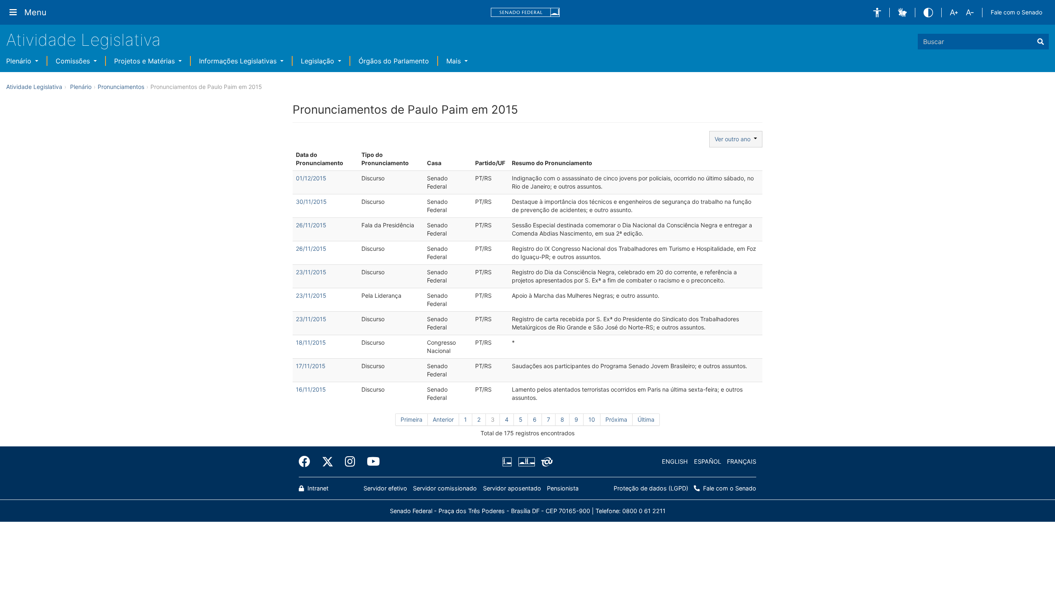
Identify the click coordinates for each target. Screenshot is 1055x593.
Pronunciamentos (121, 86)
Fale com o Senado (1016, 12)
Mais (454, 61)
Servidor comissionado (445, 488)
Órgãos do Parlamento (394, 61)
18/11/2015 (311, 342)
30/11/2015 (311, 201)
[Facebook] (307, 461)
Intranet (317, 488)
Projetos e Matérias (145, 61)
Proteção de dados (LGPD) (651, 488)
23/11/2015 (311, 271)
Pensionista (563, 488)
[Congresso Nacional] (526, 462)
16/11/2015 (311, 389)
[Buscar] (1040, 41)
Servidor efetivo (385, 488)
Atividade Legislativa (83, 40)
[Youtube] (370, 461)
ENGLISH (675, 461)
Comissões (74, 61)
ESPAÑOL (707, 461)
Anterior (443, 419)
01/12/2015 (311, 178)
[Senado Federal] (525, 12)
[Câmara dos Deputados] (508, 462)
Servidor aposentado (512, 488)
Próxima (616, 419)
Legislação (318, 61)
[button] (877, 12)
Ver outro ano (734, 138)
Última (646, 419)
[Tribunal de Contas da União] (545, 462)
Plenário (19, 61)
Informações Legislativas (239, 61)
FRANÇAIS (741, 461)
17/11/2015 (311, 365)
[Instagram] (350, 461)
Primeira (411, 419)
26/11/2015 (311, 225)
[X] (327, 461)
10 (591, 419)
